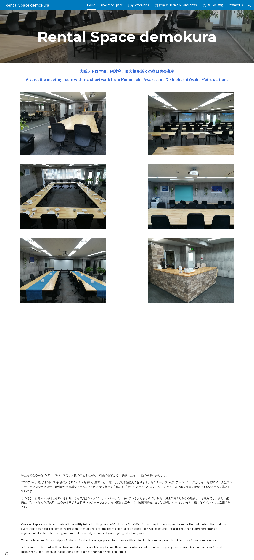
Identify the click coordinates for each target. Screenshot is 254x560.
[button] (249, 5)
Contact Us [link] (235, 5)
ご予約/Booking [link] (212, 5)
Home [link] (91, 5)
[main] (127, 36)
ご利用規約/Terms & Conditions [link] (175, 5)
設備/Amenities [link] (138, 5)
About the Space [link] (111, 5)
